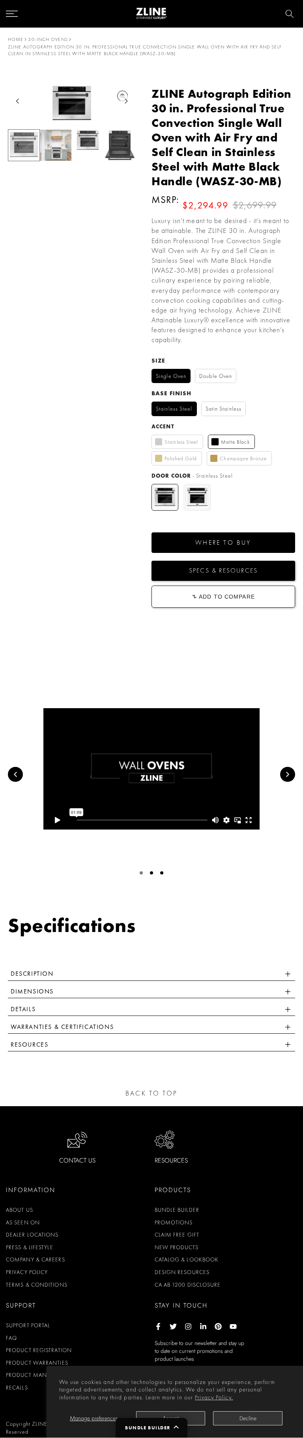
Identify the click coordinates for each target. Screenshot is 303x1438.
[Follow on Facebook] (158, 1326)
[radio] (171, 376)
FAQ (11, 1337)
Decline (247, 1418)
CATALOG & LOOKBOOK (187, 1259)
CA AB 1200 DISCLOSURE (188, 1284)
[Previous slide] (15, 774)
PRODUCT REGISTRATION (39, 1350)
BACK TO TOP (151, 1093)
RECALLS (17, 1387)
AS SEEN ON (23, 1222)
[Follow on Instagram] (188, 1326)
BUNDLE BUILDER (177, 1209)
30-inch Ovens (47, 39)
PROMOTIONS (174, 1222)
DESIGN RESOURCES (182, 1272)
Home (15, 39)
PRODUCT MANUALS (33, 1374)
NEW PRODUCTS (176, 1247)
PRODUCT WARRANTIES (37, 1362)
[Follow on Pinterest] (218, 1326)
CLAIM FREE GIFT (177, 1234)
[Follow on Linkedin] (203, 1326)
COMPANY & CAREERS (35, 1259)
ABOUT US (19, 1209)
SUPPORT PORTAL (28, 1325)
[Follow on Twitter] (173, 1326)
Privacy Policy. (214, 1397)
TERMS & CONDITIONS (36, 1284)
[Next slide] (126, 101)
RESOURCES (171, 1160)
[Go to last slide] (17, 101)
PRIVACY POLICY (27, 1272)
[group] (56, 145)
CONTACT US (77, 1160)
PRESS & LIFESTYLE (29, 1247)
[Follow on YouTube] (233, 1326)
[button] (223, 542)
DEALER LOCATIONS (32, 1234)
